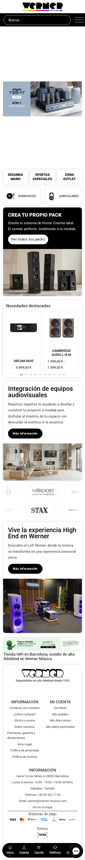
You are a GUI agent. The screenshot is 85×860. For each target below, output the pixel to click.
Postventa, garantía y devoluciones (21, 735)
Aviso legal (24, 744)
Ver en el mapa (42, 807)
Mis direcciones (60, 720)
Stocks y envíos (24, 720)
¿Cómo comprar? (24, 714)
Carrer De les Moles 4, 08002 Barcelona (42, 776)
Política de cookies (24, 757)
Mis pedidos (60, 714)
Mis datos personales (60, 727)
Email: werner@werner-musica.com (42, 801)
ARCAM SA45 (24, 361)
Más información (25, 433)
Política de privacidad (24, 750)
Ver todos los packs (28, 239)
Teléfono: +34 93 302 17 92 (42, 795)
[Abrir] (78, 20)
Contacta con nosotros (24, 708)
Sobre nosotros (24, 727)
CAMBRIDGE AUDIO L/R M (61, 353)
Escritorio (60, 708)
